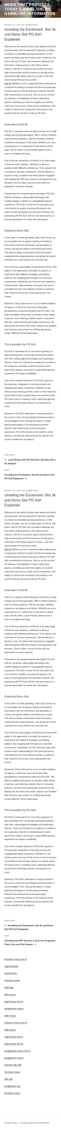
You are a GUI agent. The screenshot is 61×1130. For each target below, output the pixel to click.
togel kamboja (11, 966)
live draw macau (12, 1092)
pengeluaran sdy (12, 1085)
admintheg (31, 25)
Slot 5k (7, 83)
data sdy (8, 1078)
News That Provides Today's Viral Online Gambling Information (29, 9)
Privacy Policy (10, 1122)
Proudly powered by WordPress (34, 1122)
